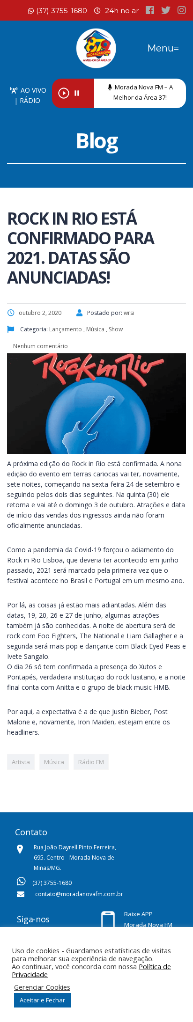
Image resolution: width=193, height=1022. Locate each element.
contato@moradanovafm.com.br (79, 894)
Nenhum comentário (40, 346)
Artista (21, 762)
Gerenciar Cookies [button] (42, 987)
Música (54, 762)
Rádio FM (91, 762)
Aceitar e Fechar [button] (42, 1000)
